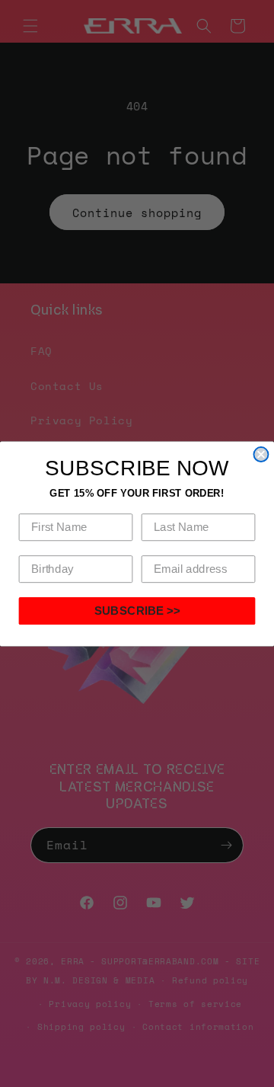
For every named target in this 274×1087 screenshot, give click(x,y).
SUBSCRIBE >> (137, 610)
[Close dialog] (260, 454)
